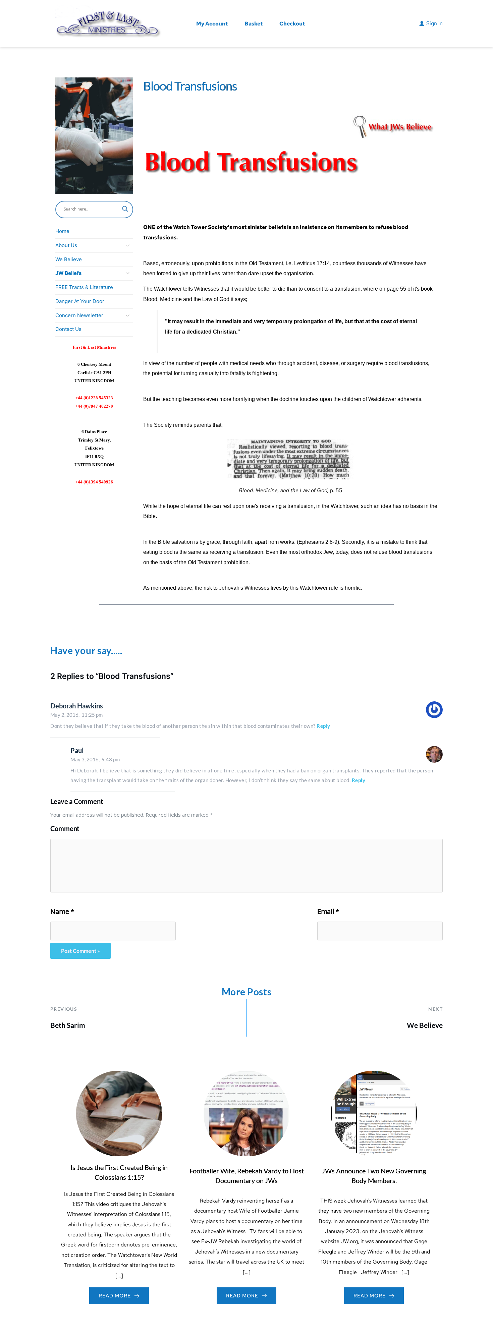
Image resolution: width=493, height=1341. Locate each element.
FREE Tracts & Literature (84, 287)
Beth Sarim (67, 1025)
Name (62, 912)
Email (328, 912)
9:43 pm (95, 759)
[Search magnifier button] (125, 209)
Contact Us (68, 329)
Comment (64, 828)
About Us (66, 245)
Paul (77, 750)
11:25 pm (76, 715)
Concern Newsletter (79, 315)
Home (62, 231)
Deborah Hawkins (76, 706)
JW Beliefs (68, 273)
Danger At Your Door (79, 301)
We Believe (68, 259)
